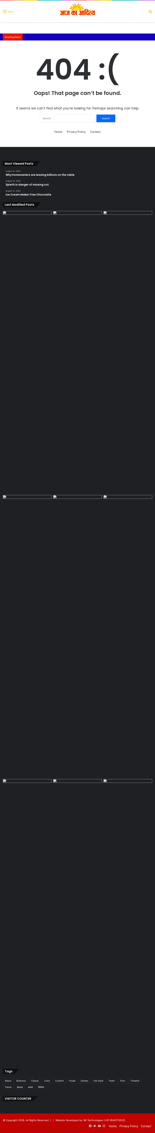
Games (84, 1080)
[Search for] (150, 12)
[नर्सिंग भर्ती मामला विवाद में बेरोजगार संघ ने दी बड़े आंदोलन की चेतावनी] (127, 636)
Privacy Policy (76, 132)
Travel (8, 1087)
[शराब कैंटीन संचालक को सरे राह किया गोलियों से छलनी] (27, 352)
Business (21, 1080)
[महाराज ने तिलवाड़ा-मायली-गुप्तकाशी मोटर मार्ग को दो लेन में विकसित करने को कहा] (77, 509)
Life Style (98, 1080)
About (8, 1080)
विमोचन (41, 1087)
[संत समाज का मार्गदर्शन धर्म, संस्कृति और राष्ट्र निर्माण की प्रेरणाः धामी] (127, 352)
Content (59, 1080)
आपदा (30, 1087)
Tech (122, 1080)
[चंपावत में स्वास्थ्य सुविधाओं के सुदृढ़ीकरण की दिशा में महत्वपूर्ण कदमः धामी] (77, 793)
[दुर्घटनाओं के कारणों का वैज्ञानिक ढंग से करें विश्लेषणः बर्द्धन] (127, 793)
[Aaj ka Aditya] (77, 11)
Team (112, 1080)
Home (58, 132)
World (20, 1087)
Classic (35, 1080)
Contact (95, 132)
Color (47, 1080)
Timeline (135, 1080)
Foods (72, 1080)
